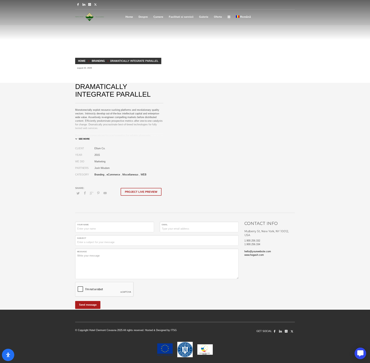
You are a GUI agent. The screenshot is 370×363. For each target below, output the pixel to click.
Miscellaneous (130, 174)
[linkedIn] (280, 331)
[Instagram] (89, 4)
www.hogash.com (254, 254)
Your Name (83, 225)
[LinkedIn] (84, 4)
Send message (88, 304)
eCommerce (113, 174)
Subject (81, 238)
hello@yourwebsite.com (257, 251)
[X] (95, 4)
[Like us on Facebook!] (275, 331)
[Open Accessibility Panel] (8, 355)
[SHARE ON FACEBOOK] (85, 193)
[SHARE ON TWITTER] (78, 193)
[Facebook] (78, 4)
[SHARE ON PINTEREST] (98, 193)
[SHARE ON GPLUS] (91, 193)
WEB (143, 174)
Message (82, 252)
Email (165, 225)
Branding (99, 174)
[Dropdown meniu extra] (229, 17)
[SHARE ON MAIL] (105, 193)
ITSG (174, 330)
